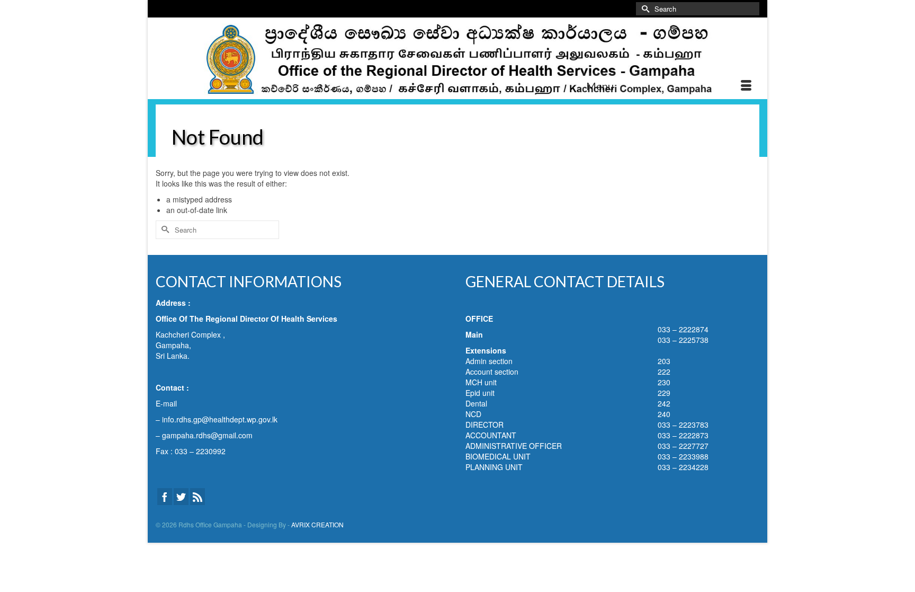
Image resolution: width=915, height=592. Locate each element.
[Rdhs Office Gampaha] (457, 58)
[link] (219, 419)
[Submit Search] (644, 8)
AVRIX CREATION (317, 524)
